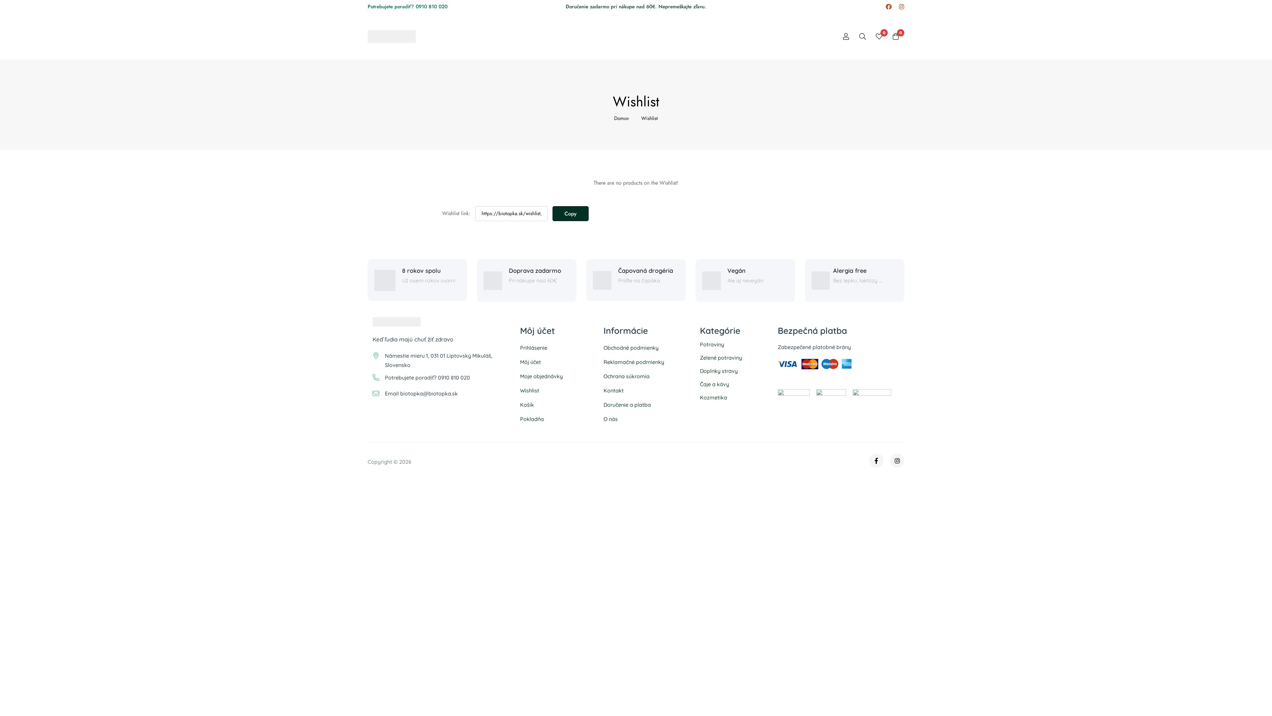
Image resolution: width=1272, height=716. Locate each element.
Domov (621, 118)
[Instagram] (901, 6)
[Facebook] (888, 6)
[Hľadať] (862, 36)
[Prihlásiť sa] (846, 36)
